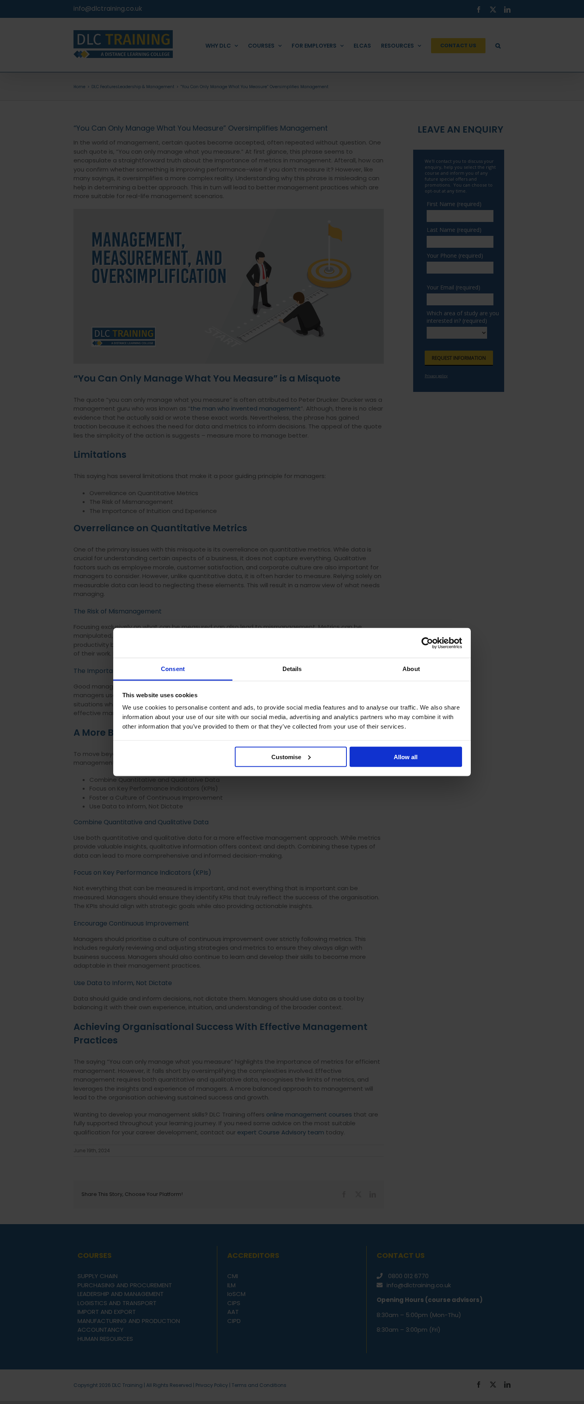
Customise (286, 756)
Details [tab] (292, 668)
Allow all (406, 756)
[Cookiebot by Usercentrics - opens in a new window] (427, 643)
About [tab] (411, 668)
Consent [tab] (173, 668)
